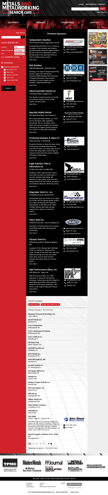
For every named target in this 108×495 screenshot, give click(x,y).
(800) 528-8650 (72, 176)
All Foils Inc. (32, 394)
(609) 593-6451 (71, 49)
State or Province (7, 50)
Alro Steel (32, 417)
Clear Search (101, 12)
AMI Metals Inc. (34, 354)
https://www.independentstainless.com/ (79, 52)
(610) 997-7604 (71, 78)
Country (4, 47)
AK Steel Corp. (33, 343)
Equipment (29, 483)
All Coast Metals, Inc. (36, 388)
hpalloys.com (71, 285)
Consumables (30, 486)
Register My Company (74, 484)
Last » (52, 444)
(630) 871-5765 (71, 119)
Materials (29, 485)
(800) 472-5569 (72, 283)
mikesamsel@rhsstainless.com (76, 75)
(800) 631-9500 (72, 146)
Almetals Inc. (33, 411)
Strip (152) (10, 77)
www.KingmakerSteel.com (75, 207)
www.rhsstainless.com (73, 81)
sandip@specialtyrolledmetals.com (78, 116)
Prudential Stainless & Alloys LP (44, 138)
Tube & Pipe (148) (12, 80)
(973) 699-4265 (71, 104)
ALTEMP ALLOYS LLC (36, 348)
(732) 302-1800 (71, 204)
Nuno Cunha (70, 107)
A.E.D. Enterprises (35, 326)
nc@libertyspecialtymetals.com (77, 101)
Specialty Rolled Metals (40, 112)
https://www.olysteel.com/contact (77, 246)
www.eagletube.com (74, 179)
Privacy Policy (75, 492)
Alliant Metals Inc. (35, 399)
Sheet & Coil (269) (12, 75)
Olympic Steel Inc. (37, 239)
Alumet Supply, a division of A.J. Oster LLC (43, 435)
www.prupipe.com (73, 149)
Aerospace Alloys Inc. (36, 371)
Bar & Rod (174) (12, 70)
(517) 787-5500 (71, 425)
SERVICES (94, 23)
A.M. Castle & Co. (35, 337)
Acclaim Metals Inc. (36, 365)
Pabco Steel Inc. (36, 220)
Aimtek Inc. (32, 377)
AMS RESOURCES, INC (37, 360)
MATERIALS (40, 23)
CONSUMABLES (67, 23)
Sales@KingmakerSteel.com (75, 202)
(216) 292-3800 (71, 248)
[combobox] (85, 8)
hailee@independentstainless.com (77, 47)
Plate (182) (10, 72)
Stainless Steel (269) (11, 67)
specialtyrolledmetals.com (75, 122)
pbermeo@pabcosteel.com (75, 228)
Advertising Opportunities (48, 486)
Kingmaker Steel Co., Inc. (41, 192)
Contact (63, 483)
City (2, 54)
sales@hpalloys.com (74, 280)
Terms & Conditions (62, 492)
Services (42, 483)
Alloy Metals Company (37, 405)
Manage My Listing (74, 487)
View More (33, 60)
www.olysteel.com (72, 251)
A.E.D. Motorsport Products (39, 331)
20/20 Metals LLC (35, 320)
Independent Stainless (40, 40)
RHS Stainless (35, 65)
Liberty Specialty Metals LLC (42, 91)
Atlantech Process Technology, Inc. (41, 314)
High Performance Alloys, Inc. (43, 270)
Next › (49, 444)
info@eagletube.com (74, 174)
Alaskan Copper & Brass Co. (39, 382)
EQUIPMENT (13, 23)
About (41, 485)
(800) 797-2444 (71, 231)
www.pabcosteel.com (73, 233)
